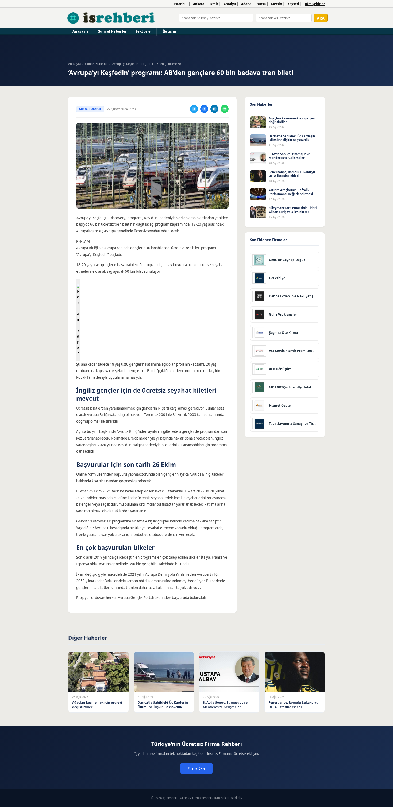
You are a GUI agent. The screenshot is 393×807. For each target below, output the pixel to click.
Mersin (276, 4)
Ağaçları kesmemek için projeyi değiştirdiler (292, 120)
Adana (246, 4)
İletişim (169, 31)
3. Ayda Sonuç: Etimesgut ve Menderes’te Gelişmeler (289, 156)
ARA (321, 18)
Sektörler (144, 31)
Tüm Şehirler (315, 4)
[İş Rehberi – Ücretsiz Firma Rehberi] (111, 17)
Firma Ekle (196, 768)
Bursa (261, 4)
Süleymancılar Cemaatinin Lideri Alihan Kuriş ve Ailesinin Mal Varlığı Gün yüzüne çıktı (293, 212)
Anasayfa (80, 31)
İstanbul (181, 4)
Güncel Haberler (112, 31)
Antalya (230, 4)
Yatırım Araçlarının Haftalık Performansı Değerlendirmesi (291, 192)
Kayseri (293, 4)
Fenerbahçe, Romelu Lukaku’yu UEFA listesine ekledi (292, 174)
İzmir (214, 4)
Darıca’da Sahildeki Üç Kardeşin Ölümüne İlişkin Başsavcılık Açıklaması (292, 140)
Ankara (198, 4)
